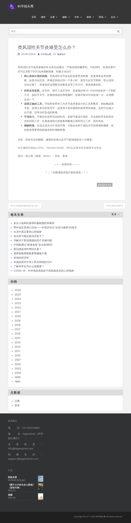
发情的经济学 (21, 257)
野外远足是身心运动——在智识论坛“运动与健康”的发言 (45, 227)
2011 (17, 351)
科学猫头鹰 (46, 54)
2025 (18, 294)
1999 (17, 377)
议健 (52, 16)
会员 (113, 16)
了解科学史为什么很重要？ (29, 266)
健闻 (43, 16)
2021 (17, 311)
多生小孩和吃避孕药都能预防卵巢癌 (34, 223)
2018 (17, 325)
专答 (76, 16)
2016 (17, 333)
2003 (18, 368)
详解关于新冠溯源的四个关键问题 (33, 240)
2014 (17, 342)
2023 (18, 303)
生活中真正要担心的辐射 (28, 231)
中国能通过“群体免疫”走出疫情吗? (33, 244)
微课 (89, 16)
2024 (18, 298)
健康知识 (61, 54)
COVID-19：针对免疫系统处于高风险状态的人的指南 (44, 270)
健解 (64, 16)
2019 (17, 320)
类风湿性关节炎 (104, 184)
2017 (17, 329)
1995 (17, 381)
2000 (18, 372)
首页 (34, 16)
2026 (18, 290)
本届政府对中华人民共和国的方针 (33, 262)
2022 (18, 307)
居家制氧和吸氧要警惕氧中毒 (30, 253)
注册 (17, 401)
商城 (101, 16)
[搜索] (118, 31)
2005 (18, 364)
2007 (18, 359)
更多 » (116, 214)
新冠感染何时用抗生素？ (28, 249)
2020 (18, 316)
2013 (17, 346)
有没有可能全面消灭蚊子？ (29, 236)
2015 (17, 338)
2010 (17, 355)
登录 (17, 405)
